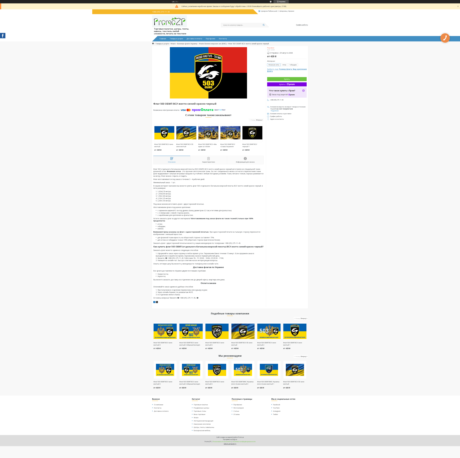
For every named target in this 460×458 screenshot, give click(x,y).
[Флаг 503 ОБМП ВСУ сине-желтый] (164, 133)
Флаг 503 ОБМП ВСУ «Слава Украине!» (227, 145)
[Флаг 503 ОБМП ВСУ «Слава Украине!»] (230, 133)
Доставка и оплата (194, 38)
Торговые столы (200, 411)
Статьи (236, 411)
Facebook (276, 405)
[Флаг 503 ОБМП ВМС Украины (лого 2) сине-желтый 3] (243, 370)
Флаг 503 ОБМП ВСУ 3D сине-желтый (184, 145)
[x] (157, 302)
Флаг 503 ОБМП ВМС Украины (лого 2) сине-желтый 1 (268, 383)
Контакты (223, 38)
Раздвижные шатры (201, 408)
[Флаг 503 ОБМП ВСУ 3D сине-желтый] (186, 133)
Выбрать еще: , (287, 70)
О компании (158, 405)
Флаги (173, 44)
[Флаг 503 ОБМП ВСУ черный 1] (252, 133)
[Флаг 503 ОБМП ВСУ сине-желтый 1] (295, 331)
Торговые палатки (201, 405)
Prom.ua (241, 437)
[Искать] (263, 25)
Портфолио (210, 38)
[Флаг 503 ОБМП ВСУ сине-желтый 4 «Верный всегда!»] (191, 331)
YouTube (276, 408)
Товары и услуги (176, 38)
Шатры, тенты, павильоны (204, 427)
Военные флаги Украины (187, 44)
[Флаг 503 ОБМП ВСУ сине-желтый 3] (165, 331)
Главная (162, 38)
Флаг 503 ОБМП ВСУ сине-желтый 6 (214, 383)
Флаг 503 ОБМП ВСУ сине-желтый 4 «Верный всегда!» (189, 344)
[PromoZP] (169, 21)
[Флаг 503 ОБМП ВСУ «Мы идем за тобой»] (208, 133)
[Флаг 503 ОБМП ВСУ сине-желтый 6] (217, 331)
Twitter (275, 414)
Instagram (276, 411)
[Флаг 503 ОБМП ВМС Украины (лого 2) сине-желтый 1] (269, 370)
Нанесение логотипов (202, 424)
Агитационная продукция (203, 421)
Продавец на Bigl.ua (230, 439)
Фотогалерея (238, 408)
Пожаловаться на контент (222, 442)
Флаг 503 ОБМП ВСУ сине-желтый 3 (163, 383)
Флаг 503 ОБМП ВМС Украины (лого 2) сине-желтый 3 (242, 383)
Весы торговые (199, 414)
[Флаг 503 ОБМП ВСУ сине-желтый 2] (269, 331)
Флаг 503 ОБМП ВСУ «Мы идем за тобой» (207, 145)
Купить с (282, 84)
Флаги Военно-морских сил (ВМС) (213, 44)
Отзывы (236, 414)
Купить (287, 79)
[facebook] (154, 302)
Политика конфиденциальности (244, 442)
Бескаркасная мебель (202, 430)
